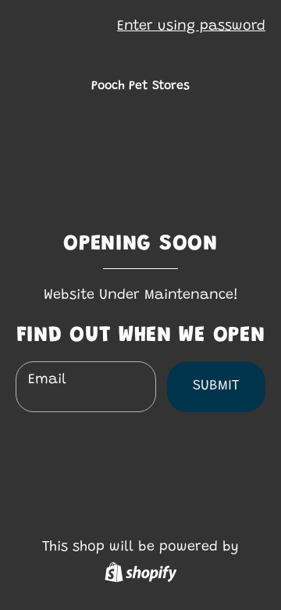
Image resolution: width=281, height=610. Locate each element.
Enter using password (191, 27)
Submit (216, 386)
